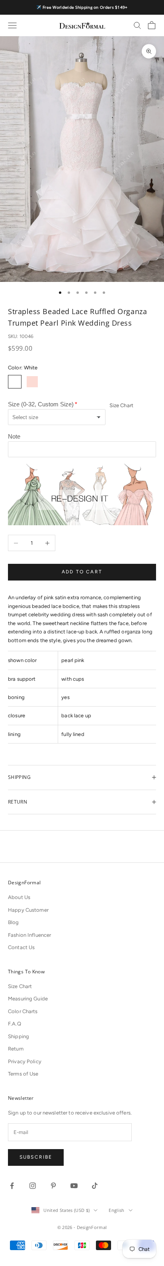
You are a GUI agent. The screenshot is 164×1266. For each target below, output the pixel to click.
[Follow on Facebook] (12, 1186)
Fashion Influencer (29, 935)
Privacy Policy (24, 1061)
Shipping (18, 1036)
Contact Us (21, 947)
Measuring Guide (28, 999)
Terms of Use (23, 1074)
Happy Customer (28, 910)
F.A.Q (14, 1024)
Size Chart (121, 405)
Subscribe (36, 1157)
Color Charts (23, 1011)
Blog (13, 922)
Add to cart (82, 572)
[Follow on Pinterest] (53, 1186)
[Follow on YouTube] (74, 1186)
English (116, 1210)
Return (15, 1049)
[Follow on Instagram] (33, 1186)
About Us (19, 897)
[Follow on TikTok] (95, 1186)
